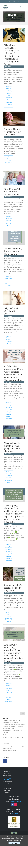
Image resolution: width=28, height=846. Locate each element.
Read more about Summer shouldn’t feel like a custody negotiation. (8, 617)
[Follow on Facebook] (12, 804)
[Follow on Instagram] (15, 804)
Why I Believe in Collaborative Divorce (11, 311)
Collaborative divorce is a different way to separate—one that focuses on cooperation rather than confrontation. (13, 373)
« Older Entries (6, 709)
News (4, 753)
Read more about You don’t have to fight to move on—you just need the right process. (8, 477)
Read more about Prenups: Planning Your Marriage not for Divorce (8, 161)
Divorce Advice (8, 66)
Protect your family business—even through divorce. (13, 251)
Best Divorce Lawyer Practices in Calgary (13, 746)
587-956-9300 (15, 813)
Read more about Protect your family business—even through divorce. (8, 281)
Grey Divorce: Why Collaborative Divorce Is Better (12, 191)
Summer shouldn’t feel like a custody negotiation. (13, 588)
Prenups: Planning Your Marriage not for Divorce (12, 132)
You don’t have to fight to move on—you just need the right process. (12, 447)
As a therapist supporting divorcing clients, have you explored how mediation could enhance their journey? (13, 652)
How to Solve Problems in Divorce (11, 734)
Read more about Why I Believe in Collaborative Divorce (9, 339)
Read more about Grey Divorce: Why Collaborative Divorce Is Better (9, 221)
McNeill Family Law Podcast (10, 750)
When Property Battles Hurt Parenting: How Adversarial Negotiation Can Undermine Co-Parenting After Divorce (11, 54)
